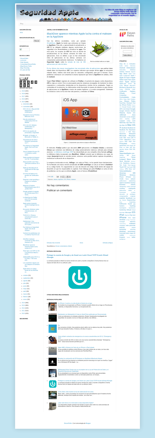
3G (124, 64)
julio (24, 283)
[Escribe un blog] (63, 177)
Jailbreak (122, 115)
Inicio (81, 243)
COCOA (127, 89)
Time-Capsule (131, 165)
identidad (122, 219)
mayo (25, 288)
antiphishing (132, 181)
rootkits (121, 235)
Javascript (122, 117)
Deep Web (127, 99)
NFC (124, 137)
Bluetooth (129, 87)
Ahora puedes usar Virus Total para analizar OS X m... (31, 163)
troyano (122, 237)
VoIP (134, 169)
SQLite (126, 149)
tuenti (128, 237)
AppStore (60, 179)
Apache (133, 71)
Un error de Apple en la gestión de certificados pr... (31, 175)
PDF (126, 141)
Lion (133, 121)
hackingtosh (122, 208)
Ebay (120, 101)
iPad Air (127, 215)
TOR (120, 163)
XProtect (128, 177)
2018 (23, 93)
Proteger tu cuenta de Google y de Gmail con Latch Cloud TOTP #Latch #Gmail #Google (85, 381)
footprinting (132, 202)
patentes (122, 227)
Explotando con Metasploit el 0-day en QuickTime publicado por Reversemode (82, 314)
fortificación (123, 204)
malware (73, 179)
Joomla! (128, 117)
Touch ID (122, 167)
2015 (23, 101)
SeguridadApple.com (126, 153)
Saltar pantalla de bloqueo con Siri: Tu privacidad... (31, 158)
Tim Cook (122, 165)
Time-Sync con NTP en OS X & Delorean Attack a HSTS (31, 252)
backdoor (127, 183)
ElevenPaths (24, 58)
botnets (133, 184)
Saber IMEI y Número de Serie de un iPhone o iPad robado (76, 347)
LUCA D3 (23, 60)
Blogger (88, 423)
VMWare (121, 169)
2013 (23, 305)
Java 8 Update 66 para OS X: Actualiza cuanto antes (31, 153)
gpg (134, 204)
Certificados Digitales (127, 91)
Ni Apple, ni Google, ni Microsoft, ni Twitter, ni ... (31, 136)
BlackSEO (132, 85)
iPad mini (132, 215)
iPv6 (129, 217)
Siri (128, 155)
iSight (133, 217)
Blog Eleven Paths (26, 66)
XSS (134, 177)
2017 (23, 96)
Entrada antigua (108, 243)
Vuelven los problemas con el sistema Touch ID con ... (31, 234)
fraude (130, 204)
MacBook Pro (123, 130)
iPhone (68, 179)
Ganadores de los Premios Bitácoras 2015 (31, 115)
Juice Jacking (124, 118)
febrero (25, 296)
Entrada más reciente (53, 243)
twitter (133, 237)
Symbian (133, 161)
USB (134, 167)
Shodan (121, 155)
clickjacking (122, 186)
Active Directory (130, 66)
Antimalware (131, 68)
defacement (122, 190)
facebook (129, 198)
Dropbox (133, 99)
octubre (25, 275)
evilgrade (132, 196)
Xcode (121, 179)
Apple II (128, 77)
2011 (23, 310)
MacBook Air (131, 128)
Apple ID (122, 77)
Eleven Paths (129, 101)
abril (24, 291)
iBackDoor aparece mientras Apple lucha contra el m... (30, 246)
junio (25, 286)
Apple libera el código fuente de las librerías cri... (30, 270)
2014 (23, 303)
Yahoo (127, 179)
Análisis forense (124, 72)
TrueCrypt (129, 167)
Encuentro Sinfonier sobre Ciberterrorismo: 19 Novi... (31, 211)
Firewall (124, 107)
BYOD (130, 83)
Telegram (132, 163)
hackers (121, 206)
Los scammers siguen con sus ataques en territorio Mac (31, 264)
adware (56, 179)
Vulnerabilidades (125, 171)
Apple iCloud (130, 82)
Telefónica (126, 163)
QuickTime (122, 145)
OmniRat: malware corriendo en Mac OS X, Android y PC (31, 240)
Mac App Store (128, 122)
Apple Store (127, 80)
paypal (133, 227)
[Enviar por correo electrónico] (61, 177)
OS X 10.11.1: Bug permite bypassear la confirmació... (31, 110)
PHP (134, 141)
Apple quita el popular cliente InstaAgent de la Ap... (31, 205)
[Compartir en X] (65, 177)
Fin (59, 325)
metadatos (122, 225)
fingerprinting (131, 200)
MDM (121, 122)
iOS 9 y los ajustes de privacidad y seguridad (31, 131)
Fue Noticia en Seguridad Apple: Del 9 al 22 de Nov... (31, 147)
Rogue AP (132, 145)
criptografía (131, 188)
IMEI (134, 113)
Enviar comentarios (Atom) (64, 246)
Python (133, 143)
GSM (124, 109)
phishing (122, 231)
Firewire (129, 107)
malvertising (122, 223)
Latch (133, 119)
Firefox (129, 105)
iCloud (129, 210)
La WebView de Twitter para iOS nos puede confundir (30, 199)
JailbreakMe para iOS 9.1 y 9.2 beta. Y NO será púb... (31, 258)
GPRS (133, 107)
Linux (128, 121)
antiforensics (123, 181)
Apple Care (132, 73)
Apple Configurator (124, 75)
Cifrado (122, 93)
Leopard (122, 121)
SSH (130, 149)
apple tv (121, 183)
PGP (130, 141)
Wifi (134, 173)
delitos (130, 190)
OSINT (121, 139)
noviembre (26, 106)
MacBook (124, 128)
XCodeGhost (51, 43)
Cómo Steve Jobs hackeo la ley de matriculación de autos (75, 392)
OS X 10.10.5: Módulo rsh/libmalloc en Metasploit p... (30, 126)
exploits (122, 198)
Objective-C (128, 139)
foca (120, 202)
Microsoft (122, 136)
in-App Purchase (130, 219)
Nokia (128, 137)
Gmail (128, 109)
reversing (122, 233)
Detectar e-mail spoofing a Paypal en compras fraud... (31, 181)
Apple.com (122, 83)
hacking (132, 206)
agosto (25, 281)
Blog (21, 23)
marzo (25, 294)
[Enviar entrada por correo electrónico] (57, 176)
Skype (133, 155)
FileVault (129, 103)
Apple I (133, 75)
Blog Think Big (24, 68)
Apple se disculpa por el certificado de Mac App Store (31, 169)
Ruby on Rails (124, 147)
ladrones (132, 221)
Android (122, 68)
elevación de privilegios (127, 194)
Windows (122, 175)
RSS (21, 32)
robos (127, 233)
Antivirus (132, 70)
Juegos (133, 117)
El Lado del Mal (25, 70)
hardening (122, 210)
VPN (126, 169)
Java (133, 115)
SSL (134, 149)
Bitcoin (126, 85)
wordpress (122, 239)
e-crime (133, 192)
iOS (65, 179)
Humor (129, 113)
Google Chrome (124, 111)
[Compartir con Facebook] (67, 177)
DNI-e (121, 99)
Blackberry (122, 87)
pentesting (122, 229)
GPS (120, 109)
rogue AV (132, 233)
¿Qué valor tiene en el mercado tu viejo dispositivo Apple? (76, 403)
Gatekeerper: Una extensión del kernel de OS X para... (31, 222)
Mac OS (124, 125)
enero (25, 299)
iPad (121, 215)
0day (121, 64)
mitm (127, 225)
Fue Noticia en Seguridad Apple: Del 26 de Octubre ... (31, 228)
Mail (130, 131)
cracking (122, 188)
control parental (131, 186)
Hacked (133, 111)
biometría (122, 184)
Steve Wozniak (124, 161)
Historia (122, 113)
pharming (132, 229)
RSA (128, 145)
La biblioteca (63, 152)
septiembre (27, 278)
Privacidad (123, 143)
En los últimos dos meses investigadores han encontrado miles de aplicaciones (73, 68)
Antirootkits (122, 69)
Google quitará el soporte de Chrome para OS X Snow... (31, 193)
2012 (23, 308)
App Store (123, 73)
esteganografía (123, 196)
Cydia (133, 97)
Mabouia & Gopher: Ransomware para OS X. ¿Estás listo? (31, 187)
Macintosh (132, 130)
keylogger (122, 221)
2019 (23, 91)
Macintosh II (123, 131)
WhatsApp (122, 173)
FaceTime (122, 103)
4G (127, 64)
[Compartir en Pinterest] (70, 177)
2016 (23, 99)
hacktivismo (132, 208)
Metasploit (132, 133)
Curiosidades (124, 97)
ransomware (131, 231)
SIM (131, 147)
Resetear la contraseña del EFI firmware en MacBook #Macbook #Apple (80, 358)
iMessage (128, 212)
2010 (23, 313)
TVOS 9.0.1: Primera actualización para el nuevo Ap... (30, 216)
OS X (133, 137)
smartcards (132, 235)
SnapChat (122, 157)
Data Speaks (24, 62)
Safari (121, 151)
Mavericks (122, 133)
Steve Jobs (131, 159)
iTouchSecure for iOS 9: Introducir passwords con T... (30, 141)
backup (133, 183)
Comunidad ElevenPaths (28, 64)
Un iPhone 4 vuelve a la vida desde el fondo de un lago (75, 303)
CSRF (133, 89)
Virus (130, 169)
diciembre (26, 104)
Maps (133, 131)
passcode (132, 225)
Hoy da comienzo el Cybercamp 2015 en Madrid (30, 120)
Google (132, 109)
